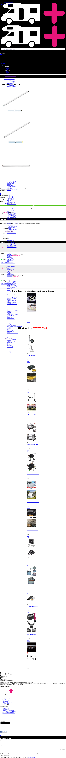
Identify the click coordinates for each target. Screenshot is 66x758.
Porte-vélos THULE (10, 197)
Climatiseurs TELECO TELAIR (12, 286)
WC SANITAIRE (10, 308)
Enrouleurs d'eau (9, 317)
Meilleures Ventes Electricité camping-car (9, 711)
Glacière (8, 301)
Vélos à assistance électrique (11, 193)
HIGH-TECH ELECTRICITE (10, 76)
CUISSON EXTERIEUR (11, 266)
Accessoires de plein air (10, 250)
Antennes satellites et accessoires (12, 82)
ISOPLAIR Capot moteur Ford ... (33, 502)
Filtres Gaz (8, 290)
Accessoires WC (9, 313)
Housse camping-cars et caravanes (12, 180)
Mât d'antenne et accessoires (11, 86)
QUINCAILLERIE (8, 338)
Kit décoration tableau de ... (31, 664)
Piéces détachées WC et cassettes (12, 314)
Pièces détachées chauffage (11, 285)
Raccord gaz (9, 292)
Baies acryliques (9, 191)
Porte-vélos (8, 194)
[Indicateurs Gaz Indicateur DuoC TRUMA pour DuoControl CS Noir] (33, 547)
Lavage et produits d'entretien (11, 325)
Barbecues (8, 268)
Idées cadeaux (9, 344)
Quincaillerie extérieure (10, 351)
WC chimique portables (10, 309)
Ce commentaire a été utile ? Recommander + (8, 263)
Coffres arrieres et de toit (11, 202)
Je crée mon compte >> (5, 755)
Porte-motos (9, 200)
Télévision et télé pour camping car (8, 710)
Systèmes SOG (9, 312)
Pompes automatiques (10, 336)
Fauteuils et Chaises (10, 258)
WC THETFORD (10, 311)
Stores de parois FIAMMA (11, 233)
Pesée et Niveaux (9, 230)
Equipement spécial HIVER (11, 181)
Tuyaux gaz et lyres (10, 296)
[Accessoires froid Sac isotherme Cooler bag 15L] (33, 575)
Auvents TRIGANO (10, 244)
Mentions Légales (18, 733)
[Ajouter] (65, 201)
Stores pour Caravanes (10, 224)
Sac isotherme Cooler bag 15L (32, 587)
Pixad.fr (15, 733)
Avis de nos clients (6, 703)
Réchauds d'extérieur (10, 269)
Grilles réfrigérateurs (10, 303)
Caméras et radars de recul (11, 219)
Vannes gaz (8, 293)
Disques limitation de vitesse (11, 217)
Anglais (6, 71)
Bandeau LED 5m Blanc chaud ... (33, 314)
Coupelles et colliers (10, 330)
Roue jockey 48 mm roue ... (31, 355)
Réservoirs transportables (11, 319)
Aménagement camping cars (7, 709)
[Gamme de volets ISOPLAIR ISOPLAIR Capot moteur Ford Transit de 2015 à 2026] (33, 490)
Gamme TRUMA (10, 280)
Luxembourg (7, 68)
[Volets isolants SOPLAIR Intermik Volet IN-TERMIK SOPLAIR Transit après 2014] (33, 518)
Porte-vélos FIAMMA (10, 196)
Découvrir (28, 322)
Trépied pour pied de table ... (32, 414)
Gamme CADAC (10, 267)
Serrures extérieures (10, 352)
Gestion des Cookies (6, 704)
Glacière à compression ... (31, 634)
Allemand (7, 72)
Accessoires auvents (10, 246)
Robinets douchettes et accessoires (12, 333)
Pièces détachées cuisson (11, 278)
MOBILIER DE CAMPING (11, 255)
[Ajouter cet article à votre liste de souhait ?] (0, 194)
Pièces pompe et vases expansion (12, 337)
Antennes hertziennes (10, 85)
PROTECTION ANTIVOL (11, 204)
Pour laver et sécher (10, 264)
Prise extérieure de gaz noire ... (32, 606)
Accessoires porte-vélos (10, 198)
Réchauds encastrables (10, 274)
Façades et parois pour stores (11, 238)
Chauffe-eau (9, 328)
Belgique (7, 69)
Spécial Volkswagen (10, 346)
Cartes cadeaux (9, 342)
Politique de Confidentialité (7, 702)
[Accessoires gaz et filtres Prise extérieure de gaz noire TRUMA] (33, 599)
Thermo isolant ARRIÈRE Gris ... (33, 444)
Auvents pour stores (10, 241)
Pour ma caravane (10, 225)
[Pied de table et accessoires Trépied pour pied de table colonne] (33, 402)
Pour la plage (9, 249)
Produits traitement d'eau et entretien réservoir (14, 326)
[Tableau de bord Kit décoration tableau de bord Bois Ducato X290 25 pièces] (33, 652)
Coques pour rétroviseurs (11, 214)
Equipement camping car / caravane (8, 712)
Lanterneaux (9, 184)
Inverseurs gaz (9, 295)
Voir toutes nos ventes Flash (32, 330)
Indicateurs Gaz (9, 288)
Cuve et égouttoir (9, 276)
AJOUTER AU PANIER (5, 203)
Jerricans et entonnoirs (10, 318)
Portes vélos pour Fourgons (11, 195)
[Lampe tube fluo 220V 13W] (16, 148)
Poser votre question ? (5, 195)
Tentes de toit (9, 256)
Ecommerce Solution (8, 733)
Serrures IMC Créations (11, 208)
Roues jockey (9, 228)
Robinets (8, 332)
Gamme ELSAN (9, 323)
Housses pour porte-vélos (11, 199)
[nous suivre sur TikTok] (5, 732)
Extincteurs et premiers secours (12, 222)
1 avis (28, 361)
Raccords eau (9, 329)
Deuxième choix (9, 345)
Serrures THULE (9, 207)
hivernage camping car (6, 708)
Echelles (8, 201)
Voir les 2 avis (4, 243)
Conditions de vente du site (7, 698)
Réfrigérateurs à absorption (11, 302)
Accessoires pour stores (10, 240)
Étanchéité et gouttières (10, 183)
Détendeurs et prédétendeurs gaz (12, 294)
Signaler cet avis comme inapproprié (6, 262)
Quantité (2, 201)
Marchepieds (9, 254)
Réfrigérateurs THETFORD (11, 300)
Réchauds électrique (10, 275)
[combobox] (33, 49)
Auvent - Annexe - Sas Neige (11, 245)
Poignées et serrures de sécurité (12, 205)
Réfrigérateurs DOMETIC (11, 299)
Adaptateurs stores (10, 237)
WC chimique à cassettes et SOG (12, 310)
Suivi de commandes (6, 700)
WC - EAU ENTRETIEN (9, 307)
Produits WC (9, 324)
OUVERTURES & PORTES (11, 182)
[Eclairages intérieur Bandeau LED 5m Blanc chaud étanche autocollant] (33, 302)
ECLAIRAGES (5, 80)
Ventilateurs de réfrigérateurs (11, 305)
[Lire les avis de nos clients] (33, 51)
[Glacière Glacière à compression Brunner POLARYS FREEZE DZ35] (33, 622)
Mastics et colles (9, 348)
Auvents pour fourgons (10, 242)
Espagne (6, 73)
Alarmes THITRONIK (10, 210)
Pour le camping (9, 248)
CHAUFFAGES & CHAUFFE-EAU (13, 279)
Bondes (8, 316)
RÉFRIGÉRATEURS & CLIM (12, 297)
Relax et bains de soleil (10, 259)
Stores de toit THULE (10, 236)
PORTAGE (9, 192)
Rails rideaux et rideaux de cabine (12, 350)
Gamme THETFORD (10, 322)
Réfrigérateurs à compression (11, 298)
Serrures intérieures (10, 349)
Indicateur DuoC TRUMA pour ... (33, 559)
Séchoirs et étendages (10, 252)
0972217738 (7, 60)
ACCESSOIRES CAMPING (11, 247)
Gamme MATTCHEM (10, 321)
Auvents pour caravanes (11, 243)
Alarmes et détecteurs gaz (11, 209)
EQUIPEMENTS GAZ (11, 287)
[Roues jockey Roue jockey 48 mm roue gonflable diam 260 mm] (33, 343)
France (6, 67)
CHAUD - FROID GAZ (9, 270)
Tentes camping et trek (10, 265)
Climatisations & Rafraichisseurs (12, 304)
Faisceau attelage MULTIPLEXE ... (33, 474)
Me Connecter (62, 749)
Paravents (8, 253)
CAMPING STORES (9, 231)
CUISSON (8, 271)
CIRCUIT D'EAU (10, 327)
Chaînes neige (9, 218)
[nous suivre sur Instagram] (3, 732)
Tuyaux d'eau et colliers (10, 331)
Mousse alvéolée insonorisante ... (32, 385)
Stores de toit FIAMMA (11, 235)
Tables (8, 261)
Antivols (8, 211)
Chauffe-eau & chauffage (11, 282)
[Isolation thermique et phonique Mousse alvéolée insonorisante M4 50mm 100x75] (33, 373)
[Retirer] (54, 201)
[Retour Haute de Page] (0, 735)
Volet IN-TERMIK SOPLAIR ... (32, 530)
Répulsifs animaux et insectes (11, 215)
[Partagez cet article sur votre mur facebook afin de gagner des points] (0, 193)
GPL (7, 289)
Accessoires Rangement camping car (9, 713)
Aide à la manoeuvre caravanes (12, 226)
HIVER (8, 343)
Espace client (5, 699)
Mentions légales (5, 701)
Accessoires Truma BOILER (11, 281)
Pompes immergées (10, 335)
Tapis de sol (9, 251)
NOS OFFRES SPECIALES (11, 339)
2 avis (28, 450)
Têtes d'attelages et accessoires (12, 229)
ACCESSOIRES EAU (10, 315)
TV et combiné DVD (10, 79)
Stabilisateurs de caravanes (11, 227)
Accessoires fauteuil (10, 260)
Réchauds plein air (10, 273)
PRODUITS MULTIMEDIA (11, 77)
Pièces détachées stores (10, 239)
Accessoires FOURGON (11, 341)
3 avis (28, 420)
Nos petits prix (9, 340)
